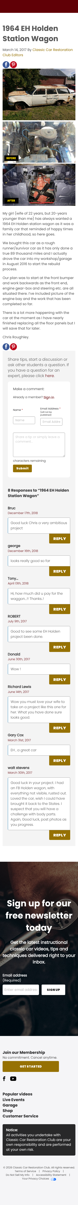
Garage (10, 1105)
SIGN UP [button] (53, 990)
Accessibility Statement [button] (51, 1175)
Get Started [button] (31, 1066)
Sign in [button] (49, 397)
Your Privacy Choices (35, 1179)
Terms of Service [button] (25, 1171)
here (49, 376)
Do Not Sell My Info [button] (17, 1175)
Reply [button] (59, 538)
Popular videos (17, 1094)
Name (18, 410)
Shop (8, 1111)
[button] (6, 64)
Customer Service (20, 1116)
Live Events (14, 1100)
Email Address (50, 411)
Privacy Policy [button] (51, 1171)
